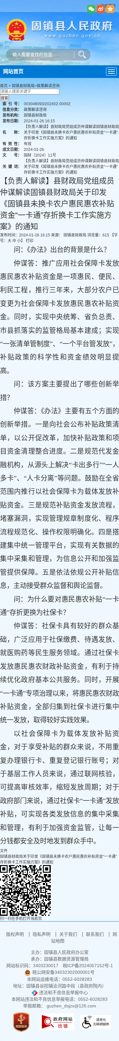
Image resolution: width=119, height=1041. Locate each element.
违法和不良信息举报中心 (63, 992)
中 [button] (14, 241)
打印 (29, 241)
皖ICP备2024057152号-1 (88, 965)
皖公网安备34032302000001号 (63, 972)
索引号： (12, 104)
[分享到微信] (91, 9)
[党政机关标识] (21, 1021)
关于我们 (68, 934)
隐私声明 (42, 934)
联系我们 (95, 934)
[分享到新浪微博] (101, 9)
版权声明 (15, 934)
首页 (4, 86)
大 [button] (9, 241)
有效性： (12, 144)
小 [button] (19, 241)
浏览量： (98, 235)
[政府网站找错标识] (57, 1021)
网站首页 (13, 71)
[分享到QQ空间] (110, 9)
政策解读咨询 (48, 86)
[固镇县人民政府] (59, 29)
